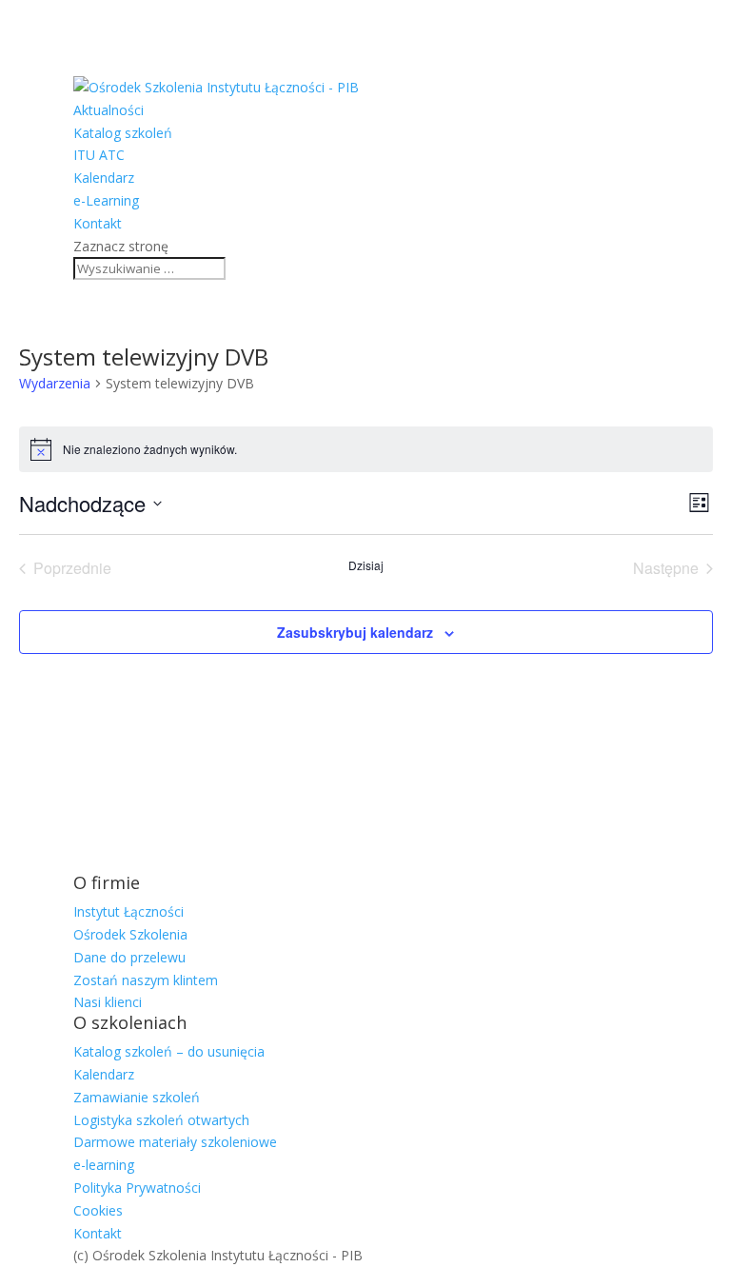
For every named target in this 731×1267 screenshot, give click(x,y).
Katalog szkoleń (122, 133)
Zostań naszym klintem (145, 980)
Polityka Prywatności (137, 1187)
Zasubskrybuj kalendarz (355, 632)
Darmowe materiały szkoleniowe (175, 1142)
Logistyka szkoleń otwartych (161, 1120)
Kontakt (97, 223)
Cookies (98, 1210)
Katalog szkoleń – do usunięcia (169, 1051)
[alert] (366, 449)
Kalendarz (103, 177)
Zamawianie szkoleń (136, 1097)
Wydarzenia (54, 383)
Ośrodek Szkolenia (130, 934)
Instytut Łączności (128, 911)
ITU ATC (99, 155)
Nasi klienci (107, 1002)
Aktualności (108, 110)
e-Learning (106, 200)
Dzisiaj (366, 565)
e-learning (103, 1165)
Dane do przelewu (129, 957)
